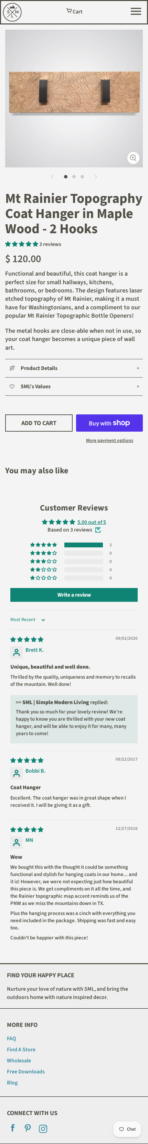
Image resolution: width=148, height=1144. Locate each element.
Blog (12, 1082)
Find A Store (21, 1049)
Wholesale (19, 1060)
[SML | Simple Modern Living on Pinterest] (28, 1130)
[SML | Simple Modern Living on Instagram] (43, 1130)
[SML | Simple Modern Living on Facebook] (13, 1130)
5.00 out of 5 (91, 522)
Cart (77, 12)
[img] (26, 639)
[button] (22, 244)
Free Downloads (26, 1071)
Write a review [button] (74, 595)
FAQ (11, 1038)
